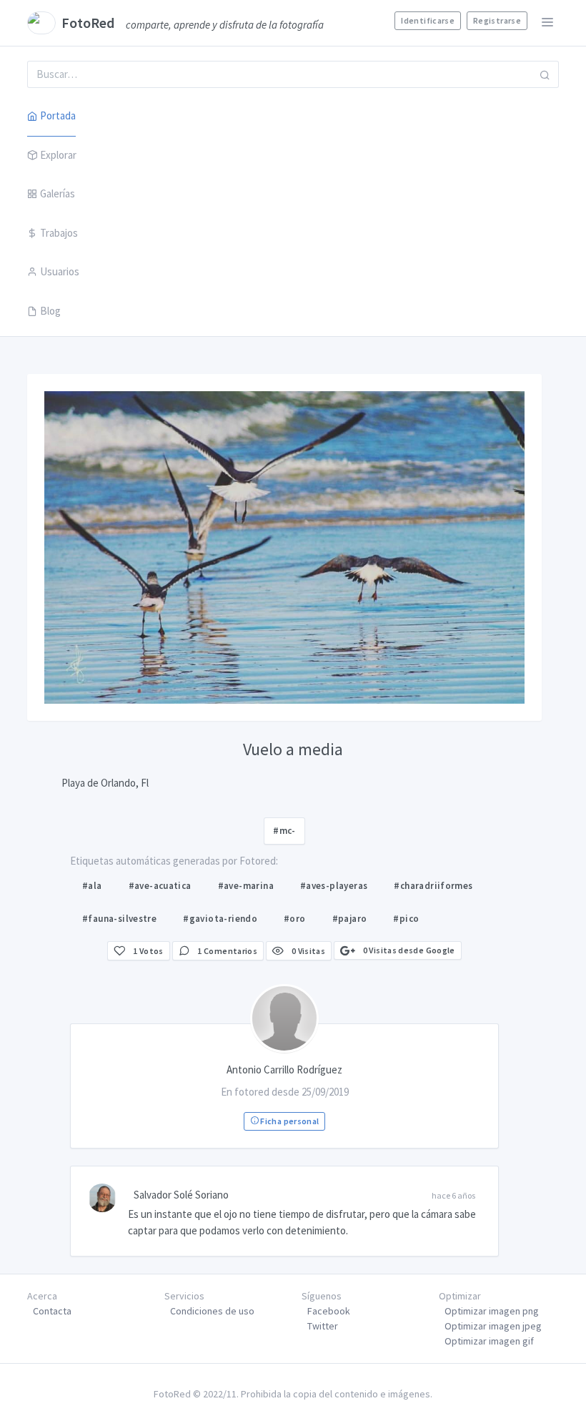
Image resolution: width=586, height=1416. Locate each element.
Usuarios (59, 271)
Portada (58, 115)
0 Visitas (307, 950)
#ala (92, 886)
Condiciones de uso (212, 1310)
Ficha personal (289, 1121)
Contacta (52, 1310)
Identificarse (428, 20)
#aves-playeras (333, 886)
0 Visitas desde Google (408, 950)
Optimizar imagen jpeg (493, 1325)
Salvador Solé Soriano (181, 1194)
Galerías (57, 193)
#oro (295, 919)
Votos (148, 950)
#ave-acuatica (160, 886)
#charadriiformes (433, 886)
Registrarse (497, 20)
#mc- (284, 831)
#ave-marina (246, 886)
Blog (50, 311)
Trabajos (59, 233)
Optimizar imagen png (492, 1310)
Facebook (328, 1310)
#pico (406, 919)
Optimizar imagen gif (489, 1340)
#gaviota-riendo (220, 919)
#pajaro (349, 919)
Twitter (322, 1325)
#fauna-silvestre (119, 919)
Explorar (58, 155)
